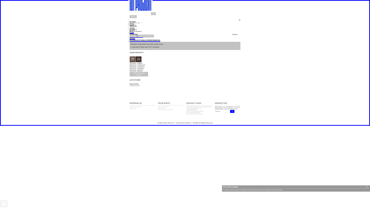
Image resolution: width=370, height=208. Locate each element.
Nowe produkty (137, 52)
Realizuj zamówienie (145, 36)
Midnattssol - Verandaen (137, 69)
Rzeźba (132, 38)
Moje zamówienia (163, 106)
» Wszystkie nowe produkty (139, 74)
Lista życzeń (135, 80)
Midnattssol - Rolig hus (136, 63)
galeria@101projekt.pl (196, 114)
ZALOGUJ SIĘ (135, 23)
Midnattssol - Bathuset (136, 70)
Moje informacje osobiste (165, 109)
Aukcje (132, 28)
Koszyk (133, 36)
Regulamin (133, 108)
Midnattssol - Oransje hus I (137, 67)
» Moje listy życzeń (135, 85)
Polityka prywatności (136, 107)
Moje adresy (161, 108)
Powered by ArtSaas (183, 123)
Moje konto (164, 103)
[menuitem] (185, 6)
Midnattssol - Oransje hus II (137, 65)
